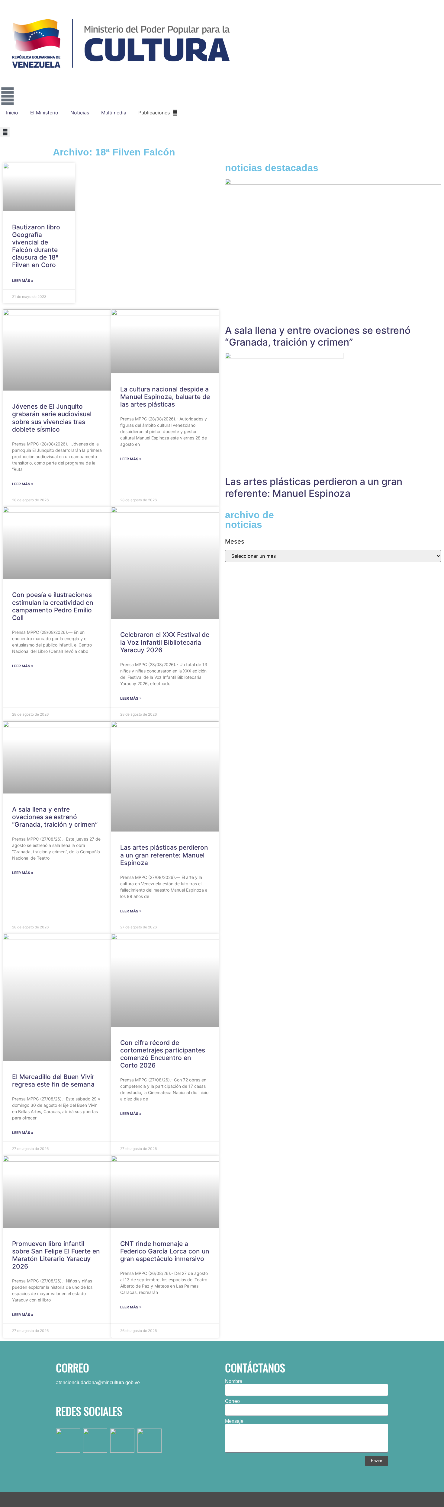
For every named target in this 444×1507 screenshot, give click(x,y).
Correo (232, 1401)
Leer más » (23, 280)
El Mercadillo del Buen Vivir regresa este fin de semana (53, 1080)
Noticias (79, 113)
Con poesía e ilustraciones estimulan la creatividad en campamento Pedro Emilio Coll (52, 606)
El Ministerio (44, 113)
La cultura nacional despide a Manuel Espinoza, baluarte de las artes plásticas (165, 396)
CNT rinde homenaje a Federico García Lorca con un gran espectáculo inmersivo (164, 1251)
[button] (5, 132)
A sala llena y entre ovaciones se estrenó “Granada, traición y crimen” (55, 817)
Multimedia (113, 113)
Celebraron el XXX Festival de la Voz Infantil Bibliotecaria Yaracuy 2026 (164, 642)
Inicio (12, 113)
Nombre (233, 1381)
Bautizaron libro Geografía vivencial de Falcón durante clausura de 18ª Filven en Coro (36, 246)
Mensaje (234, 1421)
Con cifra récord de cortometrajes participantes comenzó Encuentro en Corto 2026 (162, 1054)
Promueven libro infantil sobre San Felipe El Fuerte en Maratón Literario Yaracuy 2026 (56, 1255)
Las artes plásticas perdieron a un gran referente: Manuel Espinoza (164, 855)
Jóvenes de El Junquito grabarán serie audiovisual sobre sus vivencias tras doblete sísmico (52, 418)
